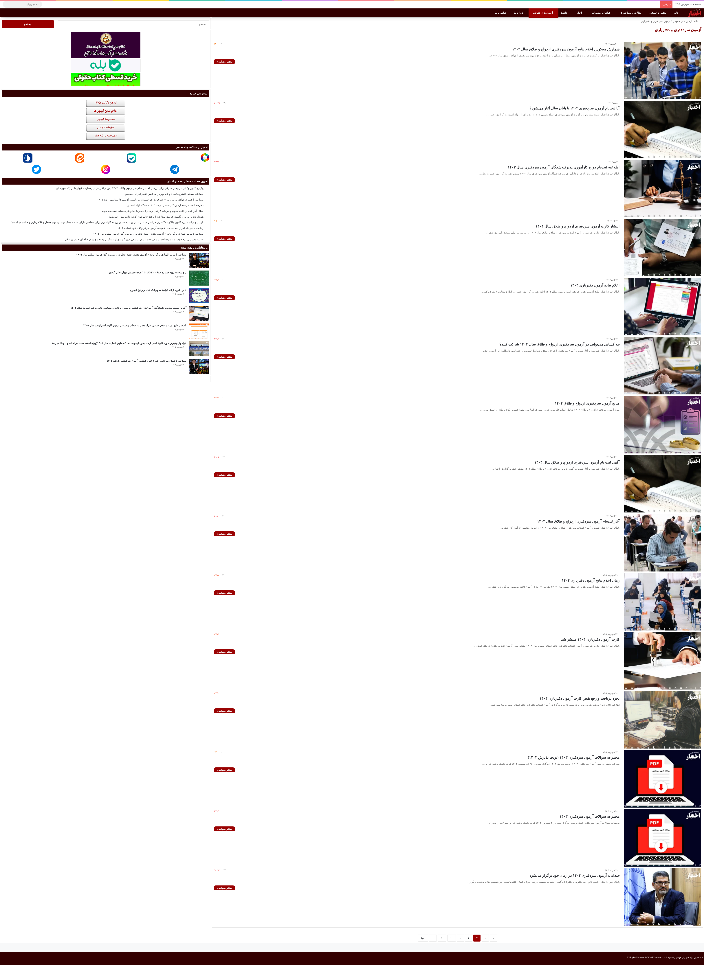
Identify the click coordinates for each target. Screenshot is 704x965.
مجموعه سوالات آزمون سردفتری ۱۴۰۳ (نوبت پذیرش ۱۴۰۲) (574, 757)
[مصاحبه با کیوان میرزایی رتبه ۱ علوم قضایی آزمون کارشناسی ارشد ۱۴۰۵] (199, 366)
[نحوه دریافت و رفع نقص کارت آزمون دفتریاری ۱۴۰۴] (662, 720)
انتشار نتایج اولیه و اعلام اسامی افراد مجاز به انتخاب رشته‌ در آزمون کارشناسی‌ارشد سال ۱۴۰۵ (134, 325)
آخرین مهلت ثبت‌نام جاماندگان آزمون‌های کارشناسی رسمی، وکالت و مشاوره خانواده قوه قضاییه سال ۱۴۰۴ (128, 307)
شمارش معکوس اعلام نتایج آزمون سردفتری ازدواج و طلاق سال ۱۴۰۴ (566, 49)
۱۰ (451, 938)
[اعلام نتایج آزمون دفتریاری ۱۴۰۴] (662, 306)
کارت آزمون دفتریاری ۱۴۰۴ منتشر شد (590, 639)
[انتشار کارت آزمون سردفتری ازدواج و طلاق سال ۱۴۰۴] (662, 247)
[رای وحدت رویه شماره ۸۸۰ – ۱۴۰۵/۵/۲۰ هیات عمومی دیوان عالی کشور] (199, 278)
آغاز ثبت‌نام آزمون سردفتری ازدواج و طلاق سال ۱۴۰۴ (578, 521)
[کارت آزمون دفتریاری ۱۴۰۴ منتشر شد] (662, 661)
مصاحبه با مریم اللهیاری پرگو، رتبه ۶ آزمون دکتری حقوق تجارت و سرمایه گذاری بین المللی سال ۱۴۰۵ (148, 233)
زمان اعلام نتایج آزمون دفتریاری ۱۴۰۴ (591, 580)
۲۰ (442, 938)
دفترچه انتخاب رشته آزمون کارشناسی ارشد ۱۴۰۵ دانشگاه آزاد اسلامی (165, 205)
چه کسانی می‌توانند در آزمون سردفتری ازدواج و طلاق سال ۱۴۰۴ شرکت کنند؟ (559, 344)
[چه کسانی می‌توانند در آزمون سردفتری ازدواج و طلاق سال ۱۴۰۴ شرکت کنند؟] (662, 365)
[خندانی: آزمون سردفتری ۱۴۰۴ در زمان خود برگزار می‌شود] (662, 897)
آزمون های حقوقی (543, 12)
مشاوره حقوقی (658, 12)
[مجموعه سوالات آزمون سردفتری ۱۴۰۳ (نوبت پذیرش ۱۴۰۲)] (662, 779)
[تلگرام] (47, 4)
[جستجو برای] (6, 4)
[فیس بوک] (63, 4)
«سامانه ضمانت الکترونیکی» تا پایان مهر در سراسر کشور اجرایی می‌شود (163, 194)
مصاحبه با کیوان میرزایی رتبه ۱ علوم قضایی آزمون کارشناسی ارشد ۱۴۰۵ (146, 360)
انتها (423, 938)
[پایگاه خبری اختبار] (694, 13)
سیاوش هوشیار (681, 957)
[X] (57, 4)
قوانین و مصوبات (601, 12)
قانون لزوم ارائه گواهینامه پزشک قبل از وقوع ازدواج (158, 290)
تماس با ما (501, 12)
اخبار (580, 12)
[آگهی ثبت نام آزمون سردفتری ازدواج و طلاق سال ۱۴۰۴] (662, 483)
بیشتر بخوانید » (224, 61)
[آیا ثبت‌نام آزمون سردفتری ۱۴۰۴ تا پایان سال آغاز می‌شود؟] (662, 129)
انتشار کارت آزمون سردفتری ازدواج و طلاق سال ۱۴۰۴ (578, 226)
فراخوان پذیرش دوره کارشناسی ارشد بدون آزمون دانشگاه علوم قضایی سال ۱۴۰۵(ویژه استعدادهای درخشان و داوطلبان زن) (119, 343)
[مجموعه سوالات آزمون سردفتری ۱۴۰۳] (662, 838)
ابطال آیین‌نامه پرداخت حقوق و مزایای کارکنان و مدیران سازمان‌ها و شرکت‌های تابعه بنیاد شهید (152, 211)
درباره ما (519, 12)
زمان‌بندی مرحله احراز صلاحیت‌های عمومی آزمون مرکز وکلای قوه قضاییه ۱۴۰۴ (160, 228)
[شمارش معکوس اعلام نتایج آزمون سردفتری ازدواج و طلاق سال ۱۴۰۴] (662, 70)
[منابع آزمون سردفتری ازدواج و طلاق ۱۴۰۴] (662, 424)
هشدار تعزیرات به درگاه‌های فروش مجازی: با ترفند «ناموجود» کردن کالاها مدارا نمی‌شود (156, 216)
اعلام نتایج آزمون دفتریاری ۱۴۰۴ (595, 285)
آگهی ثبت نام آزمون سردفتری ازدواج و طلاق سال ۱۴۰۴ (577, 462)
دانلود (564, 12)
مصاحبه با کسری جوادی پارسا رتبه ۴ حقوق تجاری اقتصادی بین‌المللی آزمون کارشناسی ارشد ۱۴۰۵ (150, 199)
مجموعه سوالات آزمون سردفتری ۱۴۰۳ (590, 816)
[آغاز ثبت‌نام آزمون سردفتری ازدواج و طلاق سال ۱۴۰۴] (662, 542)
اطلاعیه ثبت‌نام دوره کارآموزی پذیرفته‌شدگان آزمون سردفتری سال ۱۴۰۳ (564, 167)
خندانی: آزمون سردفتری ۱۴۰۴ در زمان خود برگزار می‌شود (575, 875)
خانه (676, 12)
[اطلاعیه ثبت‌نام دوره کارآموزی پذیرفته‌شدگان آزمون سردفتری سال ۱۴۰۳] (662, 188)
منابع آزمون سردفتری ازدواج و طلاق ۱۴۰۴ (587, 403)
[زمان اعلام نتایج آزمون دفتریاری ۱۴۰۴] (662, 602)
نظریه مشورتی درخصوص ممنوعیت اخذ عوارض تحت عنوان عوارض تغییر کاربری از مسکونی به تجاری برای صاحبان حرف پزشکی (134, 239)
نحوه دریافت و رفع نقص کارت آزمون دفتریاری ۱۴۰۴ (580, 698)
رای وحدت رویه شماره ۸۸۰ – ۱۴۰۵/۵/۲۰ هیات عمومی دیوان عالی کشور (147, 272)
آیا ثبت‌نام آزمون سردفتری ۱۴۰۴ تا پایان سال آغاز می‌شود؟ (575, 108)
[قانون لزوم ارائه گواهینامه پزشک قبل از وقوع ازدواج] (199, 295)
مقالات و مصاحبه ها (631, 12)
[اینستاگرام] (52, 4)
